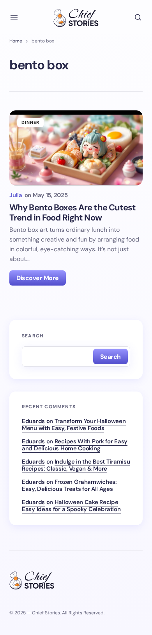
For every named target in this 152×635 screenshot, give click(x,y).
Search (33, 336)
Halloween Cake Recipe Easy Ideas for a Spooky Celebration (71, 505)
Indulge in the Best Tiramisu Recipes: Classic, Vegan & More (76, 465)
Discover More (37, 278)
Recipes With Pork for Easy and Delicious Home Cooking (74, 444)
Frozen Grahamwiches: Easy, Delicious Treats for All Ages (69, 485)
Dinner (30, 122)
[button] (14, 17)
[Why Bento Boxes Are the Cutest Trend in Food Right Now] (76, 147)
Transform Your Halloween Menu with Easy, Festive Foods (74, 424)
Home (15, 41)
